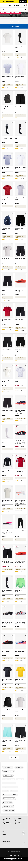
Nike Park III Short (19, 106)
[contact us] (14, 851)
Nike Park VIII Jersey (7, 46)
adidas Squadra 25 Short (6, 289)
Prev (12, 757)
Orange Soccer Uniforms (8, 810)
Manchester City (19, 767)
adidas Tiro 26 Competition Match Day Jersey (6, 259)
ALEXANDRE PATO (5, 12)
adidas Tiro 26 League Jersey (20, 168)
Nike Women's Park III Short (20, 741)
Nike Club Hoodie (6, 709)
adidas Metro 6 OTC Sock (20, 138)
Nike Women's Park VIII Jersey (7, 501)
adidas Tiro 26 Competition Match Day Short (19, 350)
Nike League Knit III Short (6, 741)
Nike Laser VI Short (6, 349)
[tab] (14, 828)
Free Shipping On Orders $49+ (8, 1)
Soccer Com (14, 790)
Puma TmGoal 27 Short (7, 410)
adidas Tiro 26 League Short (20, 259)
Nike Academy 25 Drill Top (7, 471)
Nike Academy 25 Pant (20, 530)
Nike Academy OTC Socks (19, 46)
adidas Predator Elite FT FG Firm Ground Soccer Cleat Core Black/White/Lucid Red (20, 441)
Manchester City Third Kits (9, 798)
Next (17, 757)
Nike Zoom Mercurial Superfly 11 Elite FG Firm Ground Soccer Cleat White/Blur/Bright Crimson (20, 501)
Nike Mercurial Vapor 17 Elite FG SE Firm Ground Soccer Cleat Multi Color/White (20, 411)
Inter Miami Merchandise (8, 779)
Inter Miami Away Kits (7, 775)
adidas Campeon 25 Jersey (6, 320)
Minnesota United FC (7, 767)
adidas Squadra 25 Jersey (19, 198)
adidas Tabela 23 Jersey (6, 168)
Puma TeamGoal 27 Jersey (19, 680)
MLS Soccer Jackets (7, 802)
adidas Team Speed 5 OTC (7, 591)
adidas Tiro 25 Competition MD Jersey (19, 471)
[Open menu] (2, 6)
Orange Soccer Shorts (8, 806)
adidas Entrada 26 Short (19, 229)
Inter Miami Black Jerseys (8, 771)
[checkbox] (12, 31)
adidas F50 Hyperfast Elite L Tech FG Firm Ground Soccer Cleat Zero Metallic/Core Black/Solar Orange (7, 621)
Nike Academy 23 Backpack (6, 229)
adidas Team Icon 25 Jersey (20, 381)
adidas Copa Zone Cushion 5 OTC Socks (7, 138)
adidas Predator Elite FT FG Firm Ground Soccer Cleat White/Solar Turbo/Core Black (20, 621)
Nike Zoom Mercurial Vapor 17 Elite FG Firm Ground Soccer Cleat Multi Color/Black (7, 531)
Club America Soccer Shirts (9, 783)
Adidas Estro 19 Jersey (7, 76)
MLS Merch (5, 790)
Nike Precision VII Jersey (6, 198)
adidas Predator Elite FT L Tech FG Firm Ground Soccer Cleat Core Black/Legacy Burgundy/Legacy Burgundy (7, 651)
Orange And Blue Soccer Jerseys (10, 787)
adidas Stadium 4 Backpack (6, 107)
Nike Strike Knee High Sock (7, 441)
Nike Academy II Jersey (19, 710)
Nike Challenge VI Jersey (6, 381)
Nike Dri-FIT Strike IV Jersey (7, 680)
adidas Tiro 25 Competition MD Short (7, 562)
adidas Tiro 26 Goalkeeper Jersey (19, 591)
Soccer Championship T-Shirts (10, 794)
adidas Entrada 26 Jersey (19, 77)
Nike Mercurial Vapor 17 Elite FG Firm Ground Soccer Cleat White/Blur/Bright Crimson (20, 289)
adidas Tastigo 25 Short (19, 320)
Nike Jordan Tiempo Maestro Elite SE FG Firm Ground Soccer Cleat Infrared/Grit (20, 562)
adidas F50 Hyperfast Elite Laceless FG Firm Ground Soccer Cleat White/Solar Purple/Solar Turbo (20, 651)
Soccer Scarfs (20, 779)
